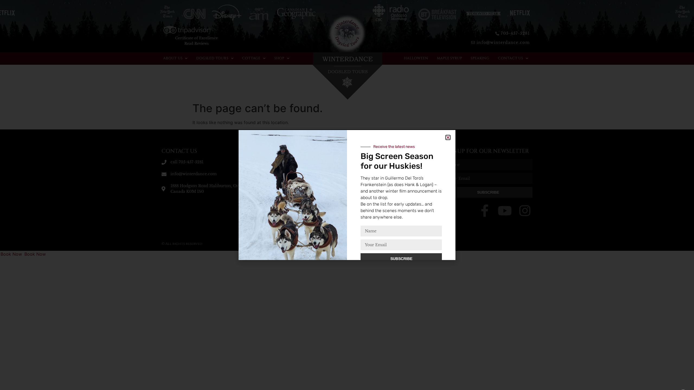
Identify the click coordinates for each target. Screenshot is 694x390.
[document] (347, 195)
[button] (448, 137)
